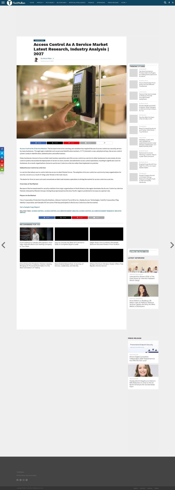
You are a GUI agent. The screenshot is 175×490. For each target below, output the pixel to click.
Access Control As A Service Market (33, 148)
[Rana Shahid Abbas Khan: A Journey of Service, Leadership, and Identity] (71, 259)
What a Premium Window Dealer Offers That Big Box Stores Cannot (106, 265)
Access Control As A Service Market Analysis (62, 211)
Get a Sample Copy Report (30, 207)
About (136, 488)
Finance (91, 2)
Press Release (113, 2)
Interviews (101, 2)
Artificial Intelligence (77, 2)
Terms (156, 488)
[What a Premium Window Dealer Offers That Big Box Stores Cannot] (106, 259)
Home (32, 2)
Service (22, 212)
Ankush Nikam (47, 58)
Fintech (40, 2)
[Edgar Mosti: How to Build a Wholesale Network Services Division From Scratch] (106, 237)
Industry (118, 211)
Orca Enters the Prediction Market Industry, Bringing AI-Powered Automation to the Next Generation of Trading (36, 266)
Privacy (149, 488)
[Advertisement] (87, 21)
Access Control (38, 211)
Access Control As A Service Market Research (96, 211)
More (123, 2)
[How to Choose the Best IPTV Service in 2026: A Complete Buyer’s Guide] (71, 237)
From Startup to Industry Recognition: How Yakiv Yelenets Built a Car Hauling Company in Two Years (36, 244)
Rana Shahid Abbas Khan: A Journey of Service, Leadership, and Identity (69, 265)
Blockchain (61, 2)
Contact (142, 488)
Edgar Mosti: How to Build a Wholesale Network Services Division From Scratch (104, 243)
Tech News (50, 2)
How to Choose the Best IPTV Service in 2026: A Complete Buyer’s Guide (69, 243)
